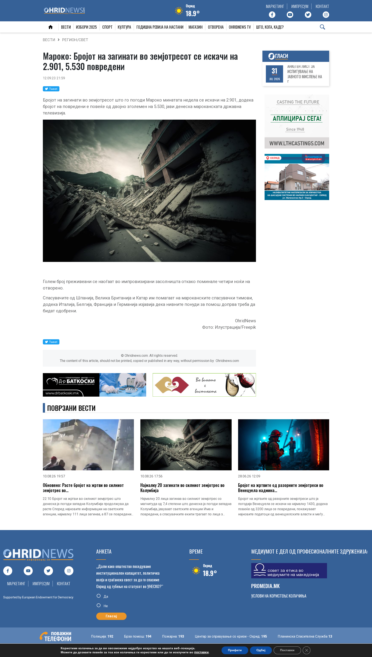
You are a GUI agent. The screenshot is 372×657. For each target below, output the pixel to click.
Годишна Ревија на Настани (159, 27)
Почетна (50, 26)
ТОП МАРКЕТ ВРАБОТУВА (306, 75)
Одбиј (260, 650)
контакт (322, 6)
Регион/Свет (75, 40)
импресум (299, 6)
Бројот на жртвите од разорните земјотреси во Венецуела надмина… (280, 487)
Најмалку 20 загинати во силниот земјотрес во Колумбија (182, 487)
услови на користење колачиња (278, 596)
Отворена (216, 27)
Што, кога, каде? (270, 27)
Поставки (287, 650)
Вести (66, 27)
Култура (124, 27)
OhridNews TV (240, 27)
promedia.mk (265, 586)
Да (105, 596)
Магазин (196, 27)
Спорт (107, 27)
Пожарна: (155, 636)
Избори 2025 (86, 27)
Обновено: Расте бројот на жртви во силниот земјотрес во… (83, 487)
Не (105, 606)
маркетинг (275, 6)
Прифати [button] (235, 650)
